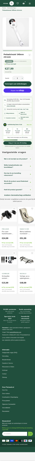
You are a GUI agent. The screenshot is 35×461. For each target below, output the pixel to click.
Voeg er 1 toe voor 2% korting (17, 143)
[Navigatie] (30, 3)
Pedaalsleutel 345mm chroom (12, 10)
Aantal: (7, 78)
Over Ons (5, 390)
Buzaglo (23, 273)
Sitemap (4, 377)
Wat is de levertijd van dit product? (17, 159)
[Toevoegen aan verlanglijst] (29, 55)
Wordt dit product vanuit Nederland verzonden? (17, 182)
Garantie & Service (7, 363)
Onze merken (6, 393)
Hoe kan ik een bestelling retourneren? (17, 174)
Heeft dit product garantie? (17, 190)
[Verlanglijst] (18, 3)
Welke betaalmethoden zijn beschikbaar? (17, 166)
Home (4, 8)
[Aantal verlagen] (14, 78)
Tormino (9, 61)
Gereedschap (11, 8)
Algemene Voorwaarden (8, 404)
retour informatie (11, 106)
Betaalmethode (6, 359)
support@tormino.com (15, 332)
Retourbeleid (5, 411)
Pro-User (5, 229)
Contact (4, 374)
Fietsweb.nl (10, 444)
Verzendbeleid (6, 407)
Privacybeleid (6, 400)
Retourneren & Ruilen (8, 366)
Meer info (29, 124)
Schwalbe (5, 273)
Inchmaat (4, 370)
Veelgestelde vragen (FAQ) (9, 352)
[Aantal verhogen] (22, 78)
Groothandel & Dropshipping (10, 397)
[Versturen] (30, 434)
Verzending (5, 356)
